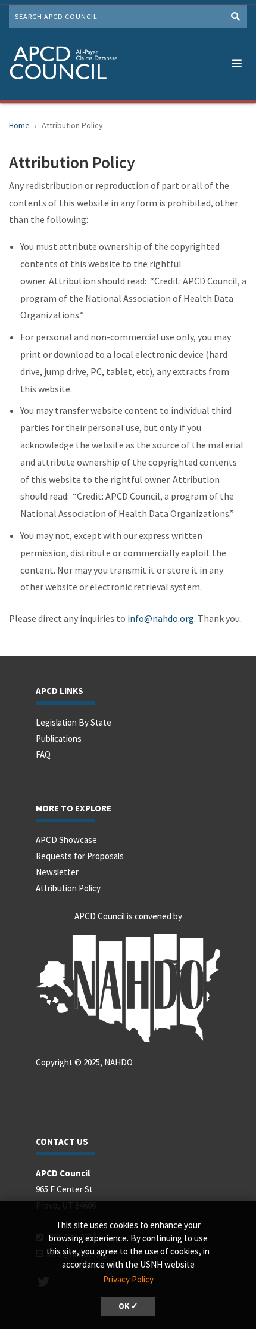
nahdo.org (173, 618)
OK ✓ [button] (128, 1306)
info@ (139, 618)
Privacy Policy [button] (128, 1279)
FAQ (43, 754)
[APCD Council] (63, 64)
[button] (236, 60)
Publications (59, 738)
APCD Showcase (66, 839)
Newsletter (57, 872)
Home (19, 125)
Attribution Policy (68, 888)
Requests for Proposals (80, 856)
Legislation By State (73, 722)
